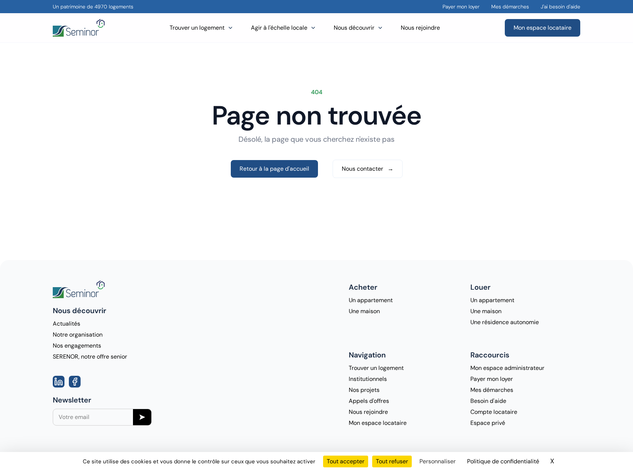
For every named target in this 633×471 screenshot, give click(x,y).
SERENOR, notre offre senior (90, 356)
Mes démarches (510, 6)
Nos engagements (77, 345)
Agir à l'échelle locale (279, 27)
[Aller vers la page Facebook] (75, 381)
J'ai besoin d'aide (560, 6)
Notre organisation (78, 334)
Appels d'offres (369, 401)
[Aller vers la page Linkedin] (58, 381)
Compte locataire (493, 412)
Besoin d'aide (488, 401)
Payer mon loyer (461, 6)
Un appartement (371, 300)
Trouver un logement (197, 27)
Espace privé (487, 423)
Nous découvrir (354, 27)
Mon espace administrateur (507, 368)
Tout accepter (345, 461)
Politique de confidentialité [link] (503, 461)
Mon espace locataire (542, 27)
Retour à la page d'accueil (274, 169)
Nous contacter (367, 169)
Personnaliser (437, 461)
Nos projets (364, 390)
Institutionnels (368, 379)
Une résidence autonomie (504, 322)
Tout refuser (392, 461)
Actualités (66, 323)
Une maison (364, 311)
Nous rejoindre (420, 27)
